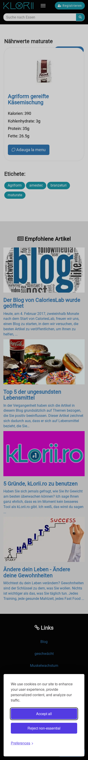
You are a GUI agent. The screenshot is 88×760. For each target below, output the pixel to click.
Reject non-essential (44, 728)
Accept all (44, 713)
